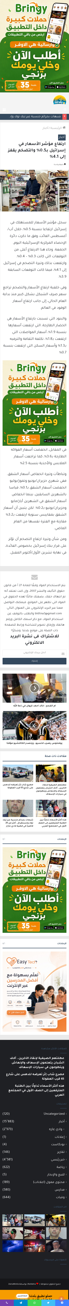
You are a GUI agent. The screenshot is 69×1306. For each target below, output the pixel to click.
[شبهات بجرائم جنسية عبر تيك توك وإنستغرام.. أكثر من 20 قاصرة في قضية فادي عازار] (18, 808)
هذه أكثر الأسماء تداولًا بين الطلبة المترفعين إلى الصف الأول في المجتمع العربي (52, 823)
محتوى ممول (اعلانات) (49, 1182)
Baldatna (32, 1284)
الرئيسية (56, 128)
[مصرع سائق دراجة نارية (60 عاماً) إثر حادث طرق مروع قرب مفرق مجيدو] (34, 1246)
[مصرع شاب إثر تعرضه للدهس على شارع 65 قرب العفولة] (18, 773)
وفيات (60, 1197)
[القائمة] (4, 109)
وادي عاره (55, 1129)
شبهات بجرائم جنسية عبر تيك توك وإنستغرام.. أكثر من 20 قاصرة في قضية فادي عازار (18, 823)
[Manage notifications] (61, 1298)
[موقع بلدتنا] (60, 99)
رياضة (61, 1167)
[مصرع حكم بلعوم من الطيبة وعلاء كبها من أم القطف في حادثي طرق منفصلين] (56, 1246)
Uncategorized (54, 1114)
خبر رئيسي (58, 1159)
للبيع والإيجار (56, 1174)
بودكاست (58, 1144)
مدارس (60, 1190)
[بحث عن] (65, 109)
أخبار (45, 128)
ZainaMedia (13, 1284)
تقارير (61, 1152)
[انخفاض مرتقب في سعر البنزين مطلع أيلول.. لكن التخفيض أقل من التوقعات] (12, 1233)
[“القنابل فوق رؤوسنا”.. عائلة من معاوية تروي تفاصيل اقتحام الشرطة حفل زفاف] (34, 1233)
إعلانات (60, 1137)
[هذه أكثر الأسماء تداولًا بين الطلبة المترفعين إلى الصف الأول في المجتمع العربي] (51, 808)
